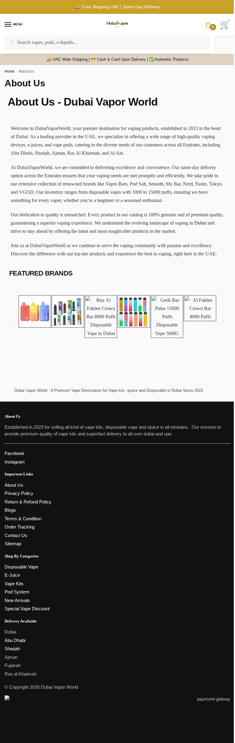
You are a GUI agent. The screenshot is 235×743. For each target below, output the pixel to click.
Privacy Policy (19, 493)
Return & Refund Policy (28, 501)
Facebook (14, 453)
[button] (13, 321)
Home (10, 71)
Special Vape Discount (27, 608)
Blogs (10, 510)
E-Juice (12, 575)
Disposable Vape (21, 566)
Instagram (15, 461)
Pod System (17, 591)
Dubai (200, 222)
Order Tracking (20, 526)
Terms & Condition (23, 518)
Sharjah (12, 648)
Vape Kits (14, 583)
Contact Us (16, 535)
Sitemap (13, 543)
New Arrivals (17, 600)
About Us (14, 485)
